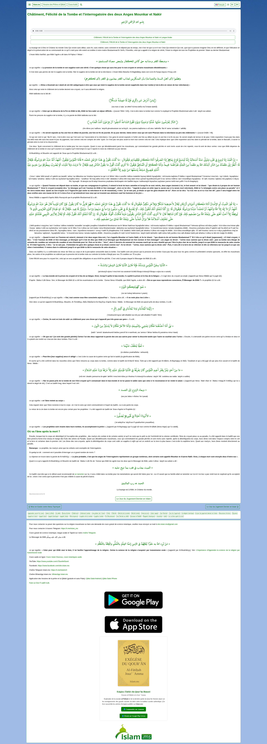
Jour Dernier (163, 513)
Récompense (74, 516)
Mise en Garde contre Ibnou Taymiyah (45, 507)
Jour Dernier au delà (122, 516)
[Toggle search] (81, 4)
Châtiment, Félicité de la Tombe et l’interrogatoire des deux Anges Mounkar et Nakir (132, 42)
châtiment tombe (85, 513)
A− (232, 4)
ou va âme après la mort (176, 516)
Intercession (145, 513)
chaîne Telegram (89, 533)
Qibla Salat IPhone (109, 578)
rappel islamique (53, 516)
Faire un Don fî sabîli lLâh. (39, 583)
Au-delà (58, 513)
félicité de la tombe (124, 513)
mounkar (159, 516)
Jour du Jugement (174, 513)
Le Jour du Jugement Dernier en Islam (133, 499)
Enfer (108, 513)
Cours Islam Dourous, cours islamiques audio (64, 557)
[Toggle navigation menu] (29, 4)
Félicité (114, 513)
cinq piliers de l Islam (98, 513)
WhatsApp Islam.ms (60, 574)
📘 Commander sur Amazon (133, 709)
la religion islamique (188, 513)
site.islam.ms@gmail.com (167, 524)
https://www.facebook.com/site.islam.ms (53, 566)
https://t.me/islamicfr (59, 570)
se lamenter (79, 474)
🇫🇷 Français (220, 5)
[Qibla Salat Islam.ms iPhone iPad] (134, 634)
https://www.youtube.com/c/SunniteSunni (53, 561)
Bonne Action (66, 513)
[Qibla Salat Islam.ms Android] (133, 614)
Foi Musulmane (109, 516)
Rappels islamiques (149, 516)
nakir (165, 516)
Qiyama (234, 513)
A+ (237, 4)
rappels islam (64, 516)
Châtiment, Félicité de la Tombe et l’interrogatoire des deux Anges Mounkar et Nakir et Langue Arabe (133, 37)
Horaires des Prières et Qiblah (54, 4)
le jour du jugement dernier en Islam (206, 513)
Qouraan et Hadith (135, 516)
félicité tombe (135, 513)
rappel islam (42, 516)
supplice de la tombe (86, 516)
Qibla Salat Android (93, 578)
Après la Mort (50, 513)
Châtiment (75, 513)
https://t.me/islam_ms (69, 528)
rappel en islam (32, 516)
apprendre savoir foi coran (36, 513)
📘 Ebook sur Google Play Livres (133, 716)
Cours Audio (72, 4)
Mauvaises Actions (224, 513)
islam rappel (154, 513)
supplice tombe (98, 516)
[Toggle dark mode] (228, 4)
